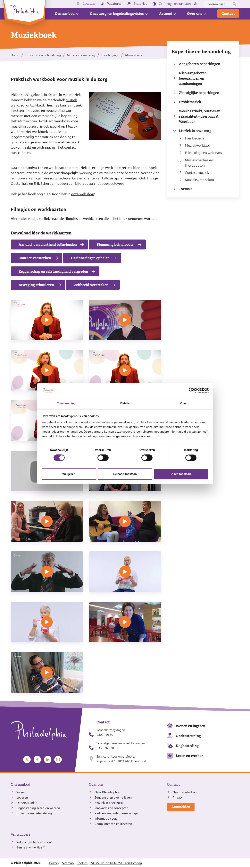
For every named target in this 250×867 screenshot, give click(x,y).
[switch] (103, 457)
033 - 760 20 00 (107, 747)
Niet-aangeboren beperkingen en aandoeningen (193, 78)
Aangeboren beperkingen (199, 64)
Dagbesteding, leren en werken (38, 808)
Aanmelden (180, 807)
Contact (228, 13)
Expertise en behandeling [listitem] (43, 55)
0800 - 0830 (104, 734)
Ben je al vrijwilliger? (30, 847)
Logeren (22, 797)
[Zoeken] (234, 4)
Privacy (178, 797)
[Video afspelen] (47, 320)
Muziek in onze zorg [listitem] (81, 55)
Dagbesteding (187, 746)
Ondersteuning (188, 736)
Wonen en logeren (190, 726)
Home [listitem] (15, 55)
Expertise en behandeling (201, 51)
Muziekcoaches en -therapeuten (200, 162)
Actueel (165, 13)
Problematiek (190, 102)
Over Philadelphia (107, 792)
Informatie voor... (106, 818)
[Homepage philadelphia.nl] (47, 730)
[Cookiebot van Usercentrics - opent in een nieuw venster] (191, 390)
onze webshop (82, 194)
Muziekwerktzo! (197, 145)
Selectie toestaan (125, 474)
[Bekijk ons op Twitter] (27, 759)
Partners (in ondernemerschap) (116, 813)
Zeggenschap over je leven (113, 797)
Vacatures (114, 3)
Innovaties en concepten (111, 808)
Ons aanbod (65, 13)
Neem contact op (184, 792)
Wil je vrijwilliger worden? (34, 842)
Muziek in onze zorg (195, 131)
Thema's (185, 189)
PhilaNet (140, 3)
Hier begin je (194, 138)
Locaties (89, 3)
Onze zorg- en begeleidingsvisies (117, 13)
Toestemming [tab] (66, 403)
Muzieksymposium (199, 179)
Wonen (21, 792)
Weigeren (68, 474)
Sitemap (68, 863)
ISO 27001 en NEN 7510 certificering (116, 863)
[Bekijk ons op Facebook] (37, 759)
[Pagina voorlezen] (195, 4)
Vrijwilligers (20, 834)
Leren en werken (190, 755)
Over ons (194, 13)
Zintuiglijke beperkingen (199, 93)
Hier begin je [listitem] (110, 55)
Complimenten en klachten (113, 823)
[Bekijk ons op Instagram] (58, 759)
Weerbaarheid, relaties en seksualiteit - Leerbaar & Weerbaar (199, 116)
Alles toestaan (181, 474)
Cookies (82, 863)
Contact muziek (197, 172)
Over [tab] (183, 403)
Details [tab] (125, 403)
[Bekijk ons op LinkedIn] (47, 759)
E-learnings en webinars (203, 152)
